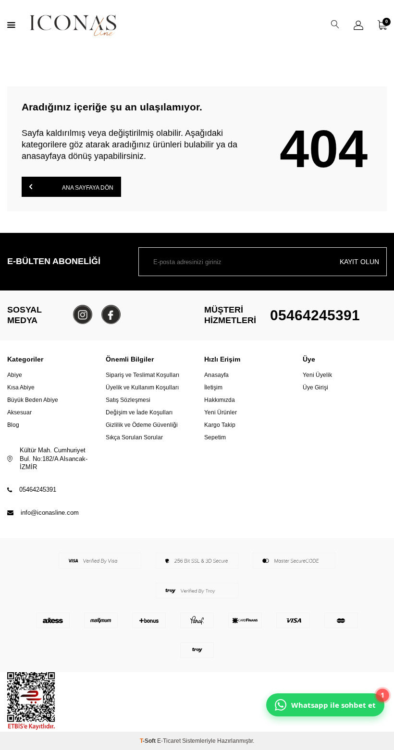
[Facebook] (111, 314)
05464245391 (315, 315)
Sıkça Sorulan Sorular (134, 437)
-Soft (148, 741)
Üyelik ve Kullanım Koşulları (142, 387)
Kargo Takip (219, 425)
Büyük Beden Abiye (32, 400)
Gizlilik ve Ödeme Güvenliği (142, 425)
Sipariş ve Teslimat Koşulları (142, 375)
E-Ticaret (169, 741)
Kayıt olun (359, 262)
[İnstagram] (82, 314)
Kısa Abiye (21, 387)
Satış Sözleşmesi (128, 400)
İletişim (213, 387)
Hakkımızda (219, 400)
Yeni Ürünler (220, 412)
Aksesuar (19, 412)
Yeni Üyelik (317, 375)
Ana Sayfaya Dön (87, 187)
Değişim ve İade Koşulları (139, 412)
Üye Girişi (315, 387)
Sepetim (215, 437)
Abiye (14, 375)
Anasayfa (216, 375)
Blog (13, 425)
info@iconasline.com (50, 512)
